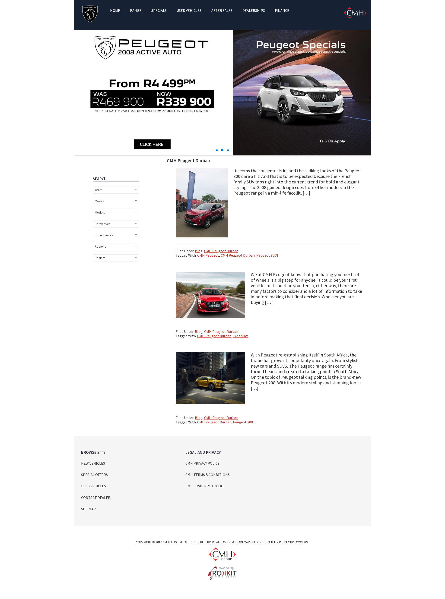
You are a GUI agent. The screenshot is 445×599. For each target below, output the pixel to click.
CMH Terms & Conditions (207, 474)
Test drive (240, 336)
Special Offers (94, 474)
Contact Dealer (95, 497)
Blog (199, 251)
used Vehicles (93, 486)
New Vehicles (93, 463)
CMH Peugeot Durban (221, 251)
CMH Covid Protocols (205, 486)
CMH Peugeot (89, 14)
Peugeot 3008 (267, 255)
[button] (217, 150)
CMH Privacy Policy (202, 463)
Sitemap (88, 509)
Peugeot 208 (243, 422)
